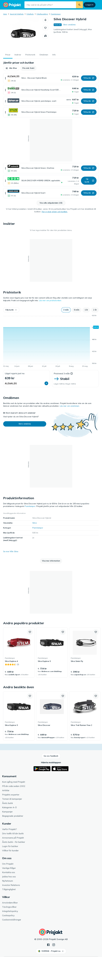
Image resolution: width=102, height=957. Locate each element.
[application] (51, 341)
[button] (45, 20)
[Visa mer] (5, 78)
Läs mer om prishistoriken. (50, 300)
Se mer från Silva (10, 551)
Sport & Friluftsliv (17, 14)
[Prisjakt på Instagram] (53, 944)
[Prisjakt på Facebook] (48, 944)
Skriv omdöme (69, 24)
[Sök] (79, 4)
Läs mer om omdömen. (70, 406)
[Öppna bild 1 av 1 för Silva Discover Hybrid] (22, 33)
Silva (34, 523)
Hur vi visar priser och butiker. (55, 211)
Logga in (89, 4)
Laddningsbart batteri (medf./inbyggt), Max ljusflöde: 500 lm (73, 30)
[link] (19, 652)
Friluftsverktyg (42, 14)
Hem (5, 14)
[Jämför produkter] (45, 36)
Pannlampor (56, 14)
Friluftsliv (30, 14)
